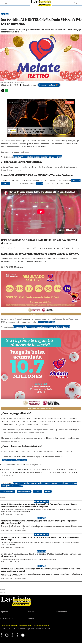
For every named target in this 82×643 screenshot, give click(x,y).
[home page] (41, 601)
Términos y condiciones (41, 625)
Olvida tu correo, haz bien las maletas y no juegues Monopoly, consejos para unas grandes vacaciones (39, 484)
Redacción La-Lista (20, 530)
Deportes (41, 518)
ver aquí (40, 184)
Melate (47, 491)
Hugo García (18, 562)
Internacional (61, 612)
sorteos (37, 491)
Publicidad (15, 625)
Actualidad (5, 14)
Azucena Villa (19, 514)
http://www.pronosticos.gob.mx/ (14, 460)
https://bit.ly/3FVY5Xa (47, 322)
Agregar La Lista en (47, 85)
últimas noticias (24, 491)
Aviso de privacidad (25, 625)
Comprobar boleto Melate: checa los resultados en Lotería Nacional (41, 327)
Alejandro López (19, 547)
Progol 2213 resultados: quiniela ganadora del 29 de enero (37, 157)
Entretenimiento (41, 502)
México (31, 612)
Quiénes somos (5, 625)
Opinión (31, 618)
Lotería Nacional (7, 491)
